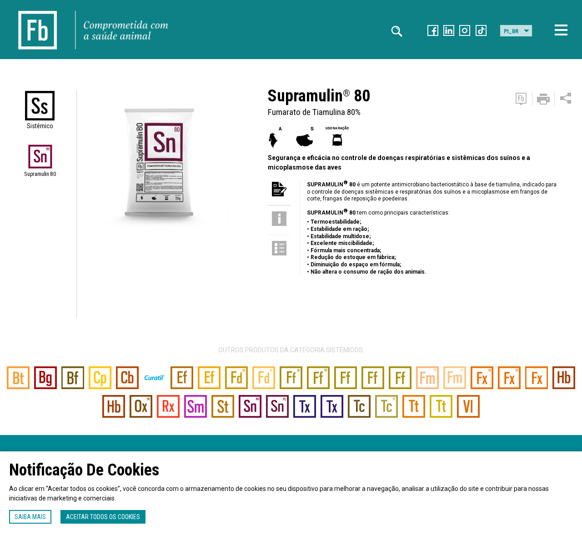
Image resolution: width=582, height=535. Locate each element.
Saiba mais (30, 516)
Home (38, 9)
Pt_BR (511, 31)
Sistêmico (40, 126)
